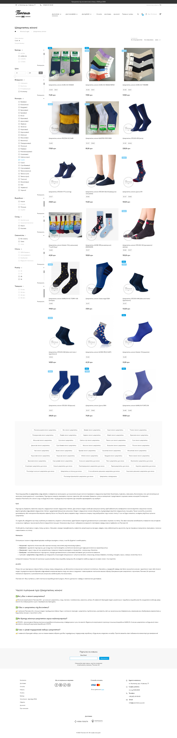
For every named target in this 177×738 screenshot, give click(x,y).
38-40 (92, 143)
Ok (41, 73)
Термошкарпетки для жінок (120, 466)
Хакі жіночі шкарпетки (41, 450)
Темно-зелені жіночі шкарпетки (139, 456)
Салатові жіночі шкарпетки (111, 450)
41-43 (124, 143)
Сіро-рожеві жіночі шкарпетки (63, 461)
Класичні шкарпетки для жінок (89, 461)
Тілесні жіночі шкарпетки (138, 430)
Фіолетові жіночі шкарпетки (136, 450)
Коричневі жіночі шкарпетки (40, 456)
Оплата (99, 14)
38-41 (55, 90)
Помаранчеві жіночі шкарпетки (42, 435)
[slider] (15, 76)
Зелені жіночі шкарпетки (64, 450)
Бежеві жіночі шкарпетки (92, 430)
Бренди (22, 696)
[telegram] (65, 685)
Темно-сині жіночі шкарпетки (116, 440)
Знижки (22, 693)
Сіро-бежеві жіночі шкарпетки (66, 445)
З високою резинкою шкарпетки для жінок (140, 471)
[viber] (69, 685)
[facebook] (56, 685)
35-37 (87, 143)
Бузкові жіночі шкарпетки (87, 450)
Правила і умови (127, 14)
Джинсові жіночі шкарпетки (40, 445)
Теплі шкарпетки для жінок (115, 461)
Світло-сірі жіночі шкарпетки (90, 440)
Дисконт (117, 14)
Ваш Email (83, 655)
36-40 (50, 143)
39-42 (87, 357)
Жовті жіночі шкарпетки (115, 435)
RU (160, 5)
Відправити (104, 658)
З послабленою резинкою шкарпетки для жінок (104, 471)
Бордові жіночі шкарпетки (113, 456)
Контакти (23, 680)
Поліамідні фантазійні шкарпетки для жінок (78, 476)
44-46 (130, 143)
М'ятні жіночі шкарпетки (89, 456)
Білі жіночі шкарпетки (70, 430)
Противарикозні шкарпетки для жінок (91, 466)
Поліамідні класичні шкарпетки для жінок (40, 471)
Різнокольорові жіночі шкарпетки (45, 430)
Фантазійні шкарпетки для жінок (142, 461)
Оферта (22, 702)
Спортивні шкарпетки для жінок (36, 466)
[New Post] (81, 721)
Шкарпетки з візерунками (108, 476)
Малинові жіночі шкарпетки (42, 440)
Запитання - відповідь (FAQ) (28, 699)
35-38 (50, 90)
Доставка (107, 14)
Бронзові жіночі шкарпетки (37, 461)
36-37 (87, 303)
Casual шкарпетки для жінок (62, 466)
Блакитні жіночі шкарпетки (116, 445)
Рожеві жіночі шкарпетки (68, 435)
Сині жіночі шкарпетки (140, 440)
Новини (22, 689)
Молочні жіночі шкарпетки (92, 445)
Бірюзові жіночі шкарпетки (139, 435)
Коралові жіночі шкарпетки (66, 456)
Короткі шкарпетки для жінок (146, 466)
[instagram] (60, 685)
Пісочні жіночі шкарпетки (141, 445)
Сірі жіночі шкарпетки (65, 440)
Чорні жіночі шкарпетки (115, 430)
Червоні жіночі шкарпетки (92, 435)
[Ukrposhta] (97, 721)
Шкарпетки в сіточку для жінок (71, 471)
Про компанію (24, 708)
